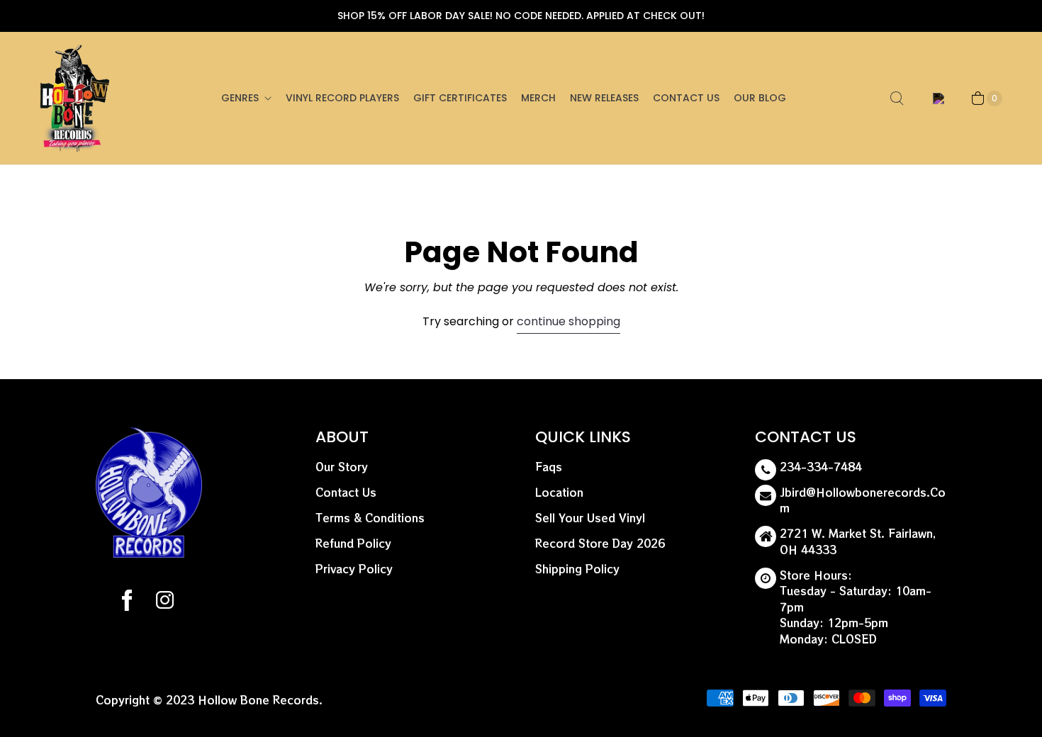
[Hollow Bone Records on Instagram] (164, 602)
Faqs (548, 466)
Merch (538, 98)
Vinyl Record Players (342, 98)
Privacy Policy (354, 568)
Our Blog (760, 98)
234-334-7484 (821, 466)
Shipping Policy (577, 568)
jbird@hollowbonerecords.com (863, 500)
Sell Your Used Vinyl (590, 517)
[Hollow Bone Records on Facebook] (126, 602)
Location (559, 492)
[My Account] (936, 98)
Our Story (341, 466)
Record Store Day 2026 (600, 543)
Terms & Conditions (370, 517)
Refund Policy (353, 543)
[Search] (897, 98)
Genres (240, 98)
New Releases (604, 98)
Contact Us (686, 98)
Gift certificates (460, 98)
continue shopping (568, 321)
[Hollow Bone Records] (75, 98)
